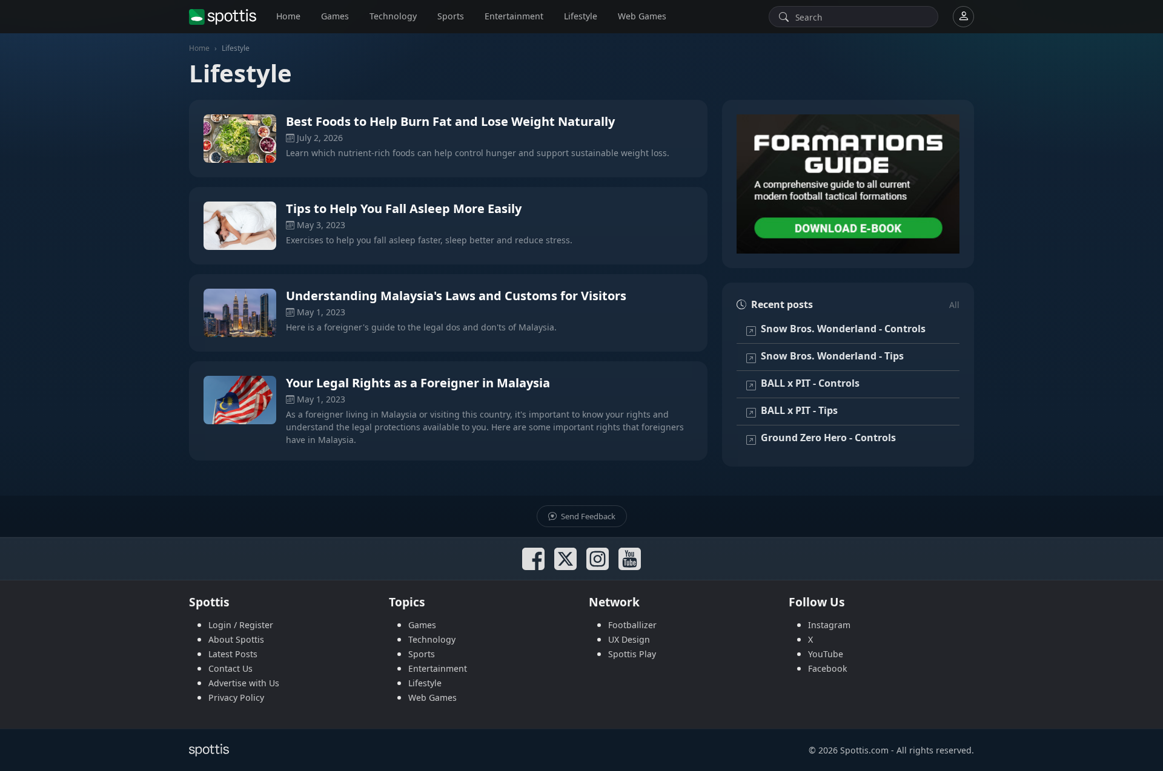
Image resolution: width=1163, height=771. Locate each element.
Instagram (829, 625)
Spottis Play (632, 654)
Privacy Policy (236, 697)
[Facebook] (533, 559)
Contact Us (230, 668)
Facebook (827, 668)
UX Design (629, 639)
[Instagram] (597, 559)
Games (335, 16)
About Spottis (236, 639)
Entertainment (514, 16)
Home (288, 16)
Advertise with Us (243, 683)
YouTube (825, 654)
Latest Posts (232, 654)
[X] (565, 559)
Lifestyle (580, 16)
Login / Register (240, 625)
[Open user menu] (963, 16)
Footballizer (632, 625)
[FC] (848, 184)
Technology (393, 16)
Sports (450, 16)
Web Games (642, 16)
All (954, 304)
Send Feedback (587, 516)
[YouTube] (629, 559)
